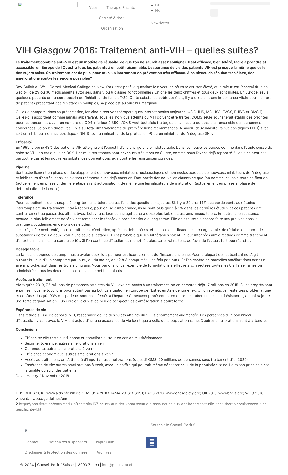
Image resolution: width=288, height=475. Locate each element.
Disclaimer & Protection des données (56, 452)
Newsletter (160, 23)
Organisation (112, 28)
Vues (93, 7)
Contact (31, 442)
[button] (240, 3)
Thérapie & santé (120, 7)
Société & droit (112, 18)
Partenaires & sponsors (67, 442)
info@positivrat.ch (117, 464)
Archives (104, 452)
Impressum (105, 442)
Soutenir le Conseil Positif (173, 424)
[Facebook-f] (152, 442)
